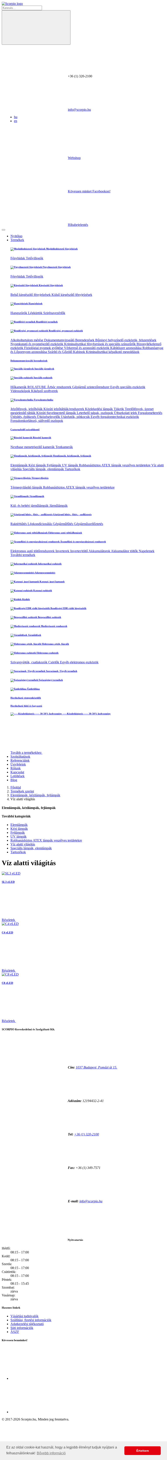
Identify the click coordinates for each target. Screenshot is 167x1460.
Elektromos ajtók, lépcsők (55, 644)
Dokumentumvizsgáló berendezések (28, 360)
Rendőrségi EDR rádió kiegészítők (68, 608)
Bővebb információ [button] (51, 1453)
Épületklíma (33, 689)
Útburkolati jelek (126, 413)
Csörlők (54, 662)
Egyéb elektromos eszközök (79, 662)
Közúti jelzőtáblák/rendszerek (64, 409)
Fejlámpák (54, 465)
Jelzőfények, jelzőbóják (26, 409)
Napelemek (146, 551)
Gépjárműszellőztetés (88, 524)
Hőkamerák (18, 387)
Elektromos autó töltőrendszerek (32, 551)
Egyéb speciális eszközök (127, 387)
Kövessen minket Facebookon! (89, 191)
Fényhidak (18, 258)
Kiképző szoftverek (44, 391)
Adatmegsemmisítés (44, 572)
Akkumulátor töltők (125, 551)
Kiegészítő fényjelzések (50, 285)
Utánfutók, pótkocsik (76, 417)
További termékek (22, 555)
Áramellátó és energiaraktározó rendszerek (83, 541)
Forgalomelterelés (150, 413)
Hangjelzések (35, 303)
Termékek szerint (22, 791)
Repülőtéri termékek (46, 321)
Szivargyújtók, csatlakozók (29, 662)
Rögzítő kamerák (41, 437)
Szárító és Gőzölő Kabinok (67, 352)
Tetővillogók (34, 258)
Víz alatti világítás (22, 844)
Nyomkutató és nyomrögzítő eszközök (37, 344)
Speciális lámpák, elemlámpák (44, 469)
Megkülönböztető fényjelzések (61, 248)
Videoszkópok (20, 391)
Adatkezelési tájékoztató (27, 1324)
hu (15, 117)
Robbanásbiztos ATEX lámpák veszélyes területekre (115, 465)
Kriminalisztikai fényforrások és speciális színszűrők (100, 344)
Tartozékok (72, 469)
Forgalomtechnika (43, 399)
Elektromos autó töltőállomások (65, 532)
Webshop (74, 158)
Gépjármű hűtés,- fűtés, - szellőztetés (72, 514)
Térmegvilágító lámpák (26, 487)
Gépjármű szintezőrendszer (91, 387)
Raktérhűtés (19, 524)
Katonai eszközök (42, 590)
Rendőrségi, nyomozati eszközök (65, 330)
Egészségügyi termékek (50, 680)
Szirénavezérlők (54, 313)
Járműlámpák (36, 496)
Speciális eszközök (42, 377)
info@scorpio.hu (79, 109)
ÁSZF (14, 1332)
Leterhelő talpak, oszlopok (95, 413)
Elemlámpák (19, 465)
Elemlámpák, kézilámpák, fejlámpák (71, 455)
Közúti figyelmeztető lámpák (56, 413)
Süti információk (21, 1328)
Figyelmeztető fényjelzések (56, 267)
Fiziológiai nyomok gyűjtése (44, 348)
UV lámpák (70, 465)
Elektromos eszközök (47, 652)
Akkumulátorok (100, 551)
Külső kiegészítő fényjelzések (72, 295)
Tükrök (119, 409)
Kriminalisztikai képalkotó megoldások (112, 352)
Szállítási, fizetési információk (30, 1320)
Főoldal (15, 787)
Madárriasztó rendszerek (53, 626)
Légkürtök (35, 313)
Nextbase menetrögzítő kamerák (32, 447)
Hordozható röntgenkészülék (25, 697)
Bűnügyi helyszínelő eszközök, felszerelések (125, 340)
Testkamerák (64, 447)
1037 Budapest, (96, 1067)
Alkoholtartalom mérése (27, 340)
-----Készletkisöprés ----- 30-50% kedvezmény (86, 713)
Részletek (9, 920)
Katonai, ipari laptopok (52, 581)
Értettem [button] (142, 1450)
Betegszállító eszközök (49, 617)
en (15, 121)
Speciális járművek (44, 368)
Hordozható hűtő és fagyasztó (26, 705)
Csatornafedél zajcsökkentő (25, 429)
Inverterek (62, 551)
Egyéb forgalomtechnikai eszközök (115, 417)
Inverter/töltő (79, 551)
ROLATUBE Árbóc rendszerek (49, 387)
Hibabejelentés (78, 225)
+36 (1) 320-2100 (86, 1134)
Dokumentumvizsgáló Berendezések (69, 340)
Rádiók (26, 599)
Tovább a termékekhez (26, 752)
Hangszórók (19, 313)
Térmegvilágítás (39, 478)
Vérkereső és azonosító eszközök (87, 348)
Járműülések (34, 635)
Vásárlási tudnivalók (24, 1316)
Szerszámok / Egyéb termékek (61, 671)
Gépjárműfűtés (63, 524)
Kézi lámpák (37, 465)
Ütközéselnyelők (49, 417)
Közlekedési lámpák (99, 409)
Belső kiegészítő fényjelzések (31, 295)
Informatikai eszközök (49, 563)
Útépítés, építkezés (23, 417)
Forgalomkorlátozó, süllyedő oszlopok (36, 421)
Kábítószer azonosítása (126, 348)
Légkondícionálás (40, 524)
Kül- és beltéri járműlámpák (29, 505)
